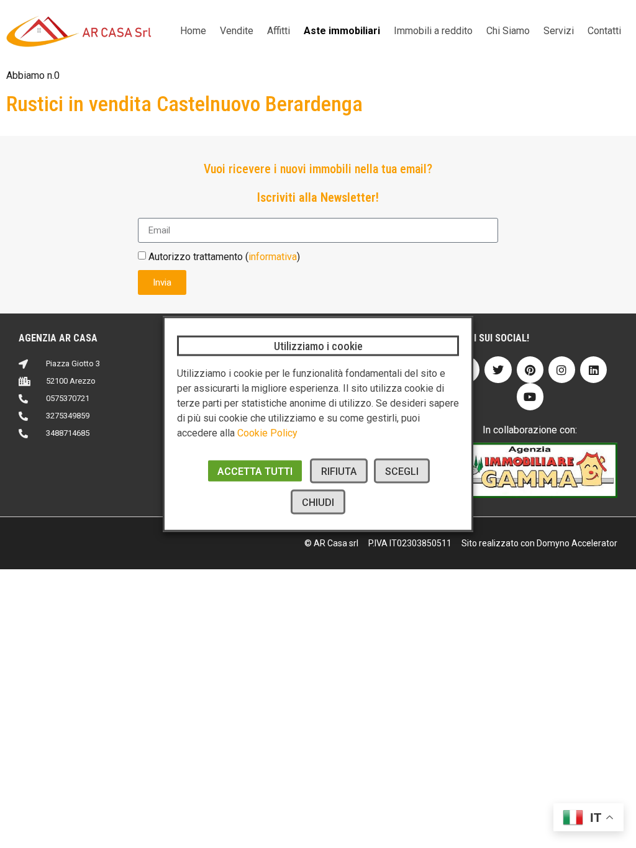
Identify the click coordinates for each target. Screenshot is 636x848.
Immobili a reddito (433, 31)
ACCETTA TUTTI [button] (255, 471)
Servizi (558, 31)
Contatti (604, 31)
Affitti (278, 31)
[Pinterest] (530, 369)
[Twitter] (497, 369)
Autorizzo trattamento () (224, 257)
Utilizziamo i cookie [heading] (318, 346)
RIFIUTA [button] (339, 471)
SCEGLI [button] (402, 471)
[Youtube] (530, 396)
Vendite (236, 31)
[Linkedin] (593, 369)
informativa (272, 257)
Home (193, 31)
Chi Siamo (508, 31)
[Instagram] (561, 369)
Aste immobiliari (342, 31)
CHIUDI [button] (318, 502)
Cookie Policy (267, 433)
